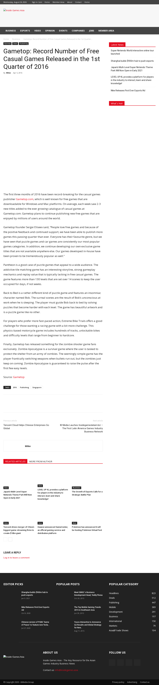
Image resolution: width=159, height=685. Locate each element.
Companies (78, 30)
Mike (8, 73)
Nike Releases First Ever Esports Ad (128, 90)
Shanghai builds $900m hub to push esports (132, 61)
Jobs (91, 30)
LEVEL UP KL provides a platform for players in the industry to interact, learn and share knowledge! (132, 80)
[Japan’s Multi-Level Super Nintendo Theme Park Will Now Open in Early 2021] (18, 478)
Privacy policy (118, 682)
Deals (15, 43)
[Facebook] (97, 2)
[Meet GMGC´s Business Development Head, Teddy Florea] (64, 596)
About (69, 2)
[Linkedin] (102, 2)
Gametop (19, 377)
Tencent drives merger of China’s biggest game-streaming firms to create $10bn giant (18, 530)
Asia (6, 488)
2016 (15, 387)
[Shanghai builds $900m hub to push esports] (11, 596)
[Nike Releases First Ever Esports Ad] (11, 611)
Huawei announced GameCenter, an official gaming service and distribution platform (53, 530)
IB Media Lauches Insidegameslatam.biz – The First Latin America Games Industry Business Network (81, 428)
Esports (25, 30)
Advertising (132, 682)
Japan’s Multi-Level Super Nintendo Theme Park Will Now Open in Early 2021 (17, 495)
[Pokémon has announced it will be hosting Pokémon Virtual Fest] (87, 513)
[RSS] (107, 2)
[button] (152, 30)
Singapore (36, 387)
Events (63, 30)
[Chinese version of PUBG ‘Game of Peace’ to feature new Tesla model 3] (11, 626)
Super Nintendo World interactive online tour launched (132, 52)
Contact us (144, 682)
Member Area (58, 2)
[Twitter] (112, 2)
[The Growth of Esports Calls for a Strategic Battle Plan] (87, 478)
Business (11, 30)
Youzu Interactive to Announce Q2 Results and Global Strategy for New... (87, 625)
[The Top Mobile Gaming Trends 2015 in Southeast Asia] (64, 611)
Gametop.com (24, 199)
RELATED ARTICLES (15, 461)
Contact (78, 2)
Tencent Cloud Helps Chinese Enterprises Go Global (26, 427)
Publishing (24, 43)
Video (37, 30)
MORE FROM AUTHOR (40, 461)
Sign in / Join (37, 2)
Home (47, 2)
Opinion (50, 30)
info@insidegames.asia (66, 670)
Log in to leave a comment (16, 557)
